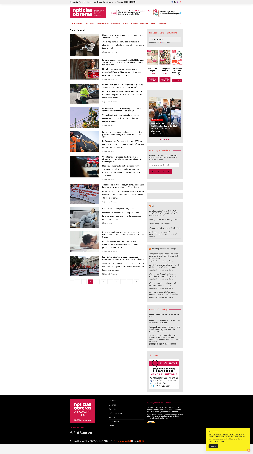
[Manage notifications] (248, 450)
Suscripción (91, 2)
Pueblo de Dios (115, 23)
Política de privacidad (122, 441)
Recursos (152, 23)
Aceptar (213, 446)
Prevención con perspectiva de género (118, 208)
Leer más (177, 80)
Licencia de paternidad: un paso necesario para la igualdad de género (164, 293)
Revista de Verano (166, 125)
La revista (74, 2)
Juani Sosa (108, 223)
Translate (166, 42)
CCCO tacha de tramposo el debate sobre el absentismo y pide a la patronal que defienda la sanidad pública (121, 159)
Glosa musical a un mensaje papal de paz (162, 129)
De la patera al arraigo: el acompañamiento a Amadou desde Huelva (163, 234)
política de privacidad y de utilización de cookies (225, 434)
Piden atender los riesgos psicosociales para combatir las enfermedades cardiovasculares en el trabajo (123, 234)
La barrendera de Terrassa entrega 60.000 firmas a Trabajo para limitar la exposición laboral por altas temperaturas (123, 62)
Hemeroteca (114, 422)
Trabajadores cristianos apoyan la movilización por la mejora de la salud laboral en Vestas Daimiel (123, 186)
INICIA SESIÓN (129, 2)
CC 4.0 (141, 441)
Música (154, 125)
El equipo (112, 405)
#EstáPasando (163, 23)
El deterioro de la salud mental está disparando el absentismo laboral (122, 36)
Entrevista (134, 23)
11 (130, 281)
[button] (160, 139)
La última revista (109, 2)
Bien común (89, 23)
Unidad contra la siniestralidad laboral (164, 228)
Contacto (82, 2)
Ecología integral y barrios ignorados (164, 219)
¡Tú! (152, 205)
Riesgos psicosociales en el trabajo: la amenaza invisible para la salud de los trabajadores (164, 256)
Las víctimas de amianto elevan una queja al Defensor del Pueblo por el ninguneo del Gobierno (123, 258)
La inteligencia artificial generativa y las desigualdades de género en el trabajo (164, 266)
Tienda (120, 2)
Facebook (172, 2)
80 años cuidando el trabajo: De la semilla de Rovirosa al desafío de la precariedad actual (163, 213)
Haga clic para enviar (160, 171)
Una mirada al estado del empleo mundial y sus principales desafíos (162, 275)
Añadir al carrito (152, 80)
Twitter (175, 2)
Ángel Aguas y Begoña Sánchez (164, 134)
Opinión (125, 23)
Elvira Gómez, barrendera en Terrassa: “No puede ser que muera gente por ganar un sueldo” (122, 86)
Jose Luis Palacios (110, 52)
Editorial (152, 320)
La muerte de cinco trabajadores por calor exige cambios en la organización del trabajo (121, 109)
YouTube (180, 2)
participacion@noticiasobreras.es (162, 344)
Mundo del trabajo (76, 23)
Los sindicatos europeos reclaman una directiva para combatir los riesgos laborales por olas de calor (122, 134)
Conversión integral (102, 23)
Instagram (177, 2)
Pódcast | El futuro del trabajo (163, 248)
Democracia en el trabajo (159, 224)
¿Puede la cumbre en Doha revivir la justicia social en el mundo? (163, 284)
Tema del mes (144, 23)
